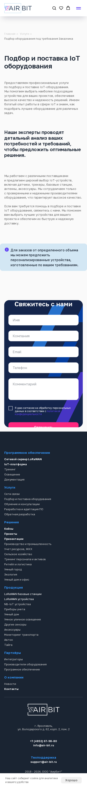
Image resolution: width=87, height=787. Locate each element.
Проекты (10, 547)
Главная (9, 33)
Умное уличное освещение (22, 633)
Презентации (13, 552)
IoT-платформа (15, 478)
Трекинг (10, 483)
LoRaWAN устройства (19, 613)
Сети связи (12, 508)
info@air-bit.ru (43, 759)
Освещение (12, 488)
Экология (10, 588)
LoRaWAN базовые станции (23, 608)
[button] (54, 8)
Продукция (13, 601)
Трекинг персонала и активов (25, 573)
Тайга (8, 658)
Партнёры (12, 667)
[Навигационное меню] (78, 8)
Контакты (11, 703)
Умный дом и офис (16, 593)
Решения (11, 536)
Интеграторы (13, 673)
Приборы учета (14, 623)
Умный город (13, 583)
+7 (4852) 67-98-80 (43, 755)
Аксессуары (12, 643)
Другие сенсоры (15, 638)
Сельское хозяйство (18, 568)
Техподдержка (43, 771)
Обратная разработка (19, 528)
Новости (10, 697)
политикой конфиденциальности (37, 417)
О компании (13, 691)
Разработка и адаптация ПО (23, 523)
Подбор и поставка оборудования (27, 513)
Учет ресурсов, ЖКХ (18, 563)
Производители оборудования (25, 678)
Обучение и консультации (22, 518)
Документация (14, 493)
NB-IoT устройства (17, 618)
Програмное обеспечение (22, 683)
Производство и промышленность (27, 558)
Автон (8, 653)
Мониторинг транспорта (21, 648)
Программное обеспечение (27, 466)
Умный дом (11, 628)
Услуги (24, 33)
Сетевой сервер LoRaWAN (23, 473)
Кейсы (8, 542)
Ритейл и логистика (18, 578)
